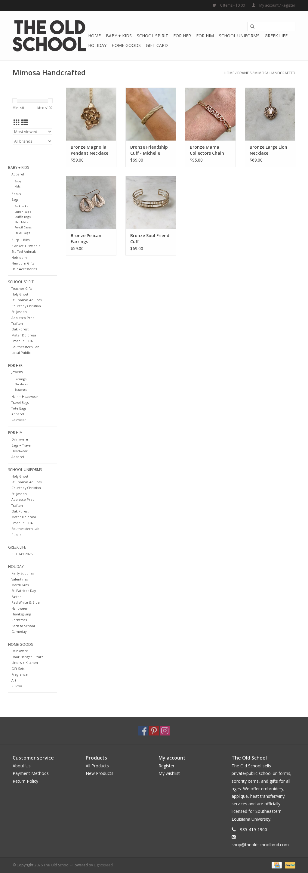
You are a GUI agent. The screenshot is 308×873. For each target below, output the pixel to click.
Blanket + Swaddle (26, 245)
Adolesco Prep (23, 317)
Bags (14, 199)
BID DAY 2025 (21, 554)
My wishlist (169, 773)
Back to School (23, 626)
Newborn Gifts (22, 263)
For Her (182, 36)
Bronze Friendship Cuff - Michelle (149, 150)
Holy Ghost (19, 294)
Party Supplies (22, 573)
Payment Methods (31, 773)
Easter (16, 596)
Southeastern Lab (25, 347)
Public (16, 534)
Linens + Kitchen (24, 662)
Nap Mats (21, 222)
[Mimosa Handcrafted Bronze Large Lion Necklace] (270, 114)
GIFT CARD (157, 45)
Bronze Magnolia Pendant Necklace (89, 150)
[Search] (252, 27)
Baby (17, 181)
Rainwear (18, 420)
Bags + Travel (21, 445)
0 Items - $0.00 (232, 5)
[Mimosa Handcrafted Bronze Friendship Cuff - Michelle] (150, 114)
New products (99, 773)
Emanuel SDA (22, 341)
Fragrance (19, 674)
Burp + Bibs (20, 239)
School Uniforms (239, 36)
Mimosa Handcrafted (274, 73)
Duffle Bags (22, 217)
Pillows (16, 686)
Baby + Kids (119, 36)
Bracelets (20, 390)
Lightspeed (103, 865)
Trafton (17, 323)
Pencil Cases (23, 227)
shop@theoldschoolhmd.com (260, 844)
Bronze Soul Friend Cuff (149, 238)
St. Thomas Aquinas (26, 300)
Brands (244, 73)
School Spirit (152, 36)
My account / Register (276, 5)
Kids (17, 186)
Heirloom (19, 257)
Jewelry (17, 372)
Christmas (19, 620)
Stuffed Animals (23, 251)
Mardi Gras (20, 585)
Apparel (17, 174)
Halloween (19, 608)
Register (166, 766)
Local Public (21, 352)
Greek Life (276, 36)
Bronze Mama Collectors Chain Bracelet (207, 150)
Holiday (97, 45)
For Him (205, 36)
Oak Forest (20, 329)
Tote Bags (18, 408)
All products (97, 766)
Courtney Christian (26, 306)
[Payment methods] (276, 865)
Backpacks (21, 206)
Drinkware (19, 439)
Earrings (20, 379)
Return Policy (25, 781)
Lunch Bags (22, 212)
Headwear (19, 451)
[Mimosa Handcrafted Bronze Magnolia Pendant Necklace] (91, 114)
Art (13, 680)
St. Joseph (19, 311)
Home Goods (126, 45)
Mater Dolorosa (23, 335)
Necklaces (21, 384)
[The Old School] (49, 35)
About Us (22, 766)
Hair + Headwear (24, 396)
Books (16, 193)
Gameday (18, 631)
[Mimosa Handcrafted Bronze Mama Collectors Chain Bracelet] (210, 114)
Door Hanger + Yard (27, 657)
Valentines (19, 579)
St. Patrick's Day (23, 590)
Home (94, 36)
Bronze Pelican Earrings (86, 238)
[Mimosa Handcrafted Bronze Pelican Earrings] (91, 202)
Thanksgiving (21, 614)
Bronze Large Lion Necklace (268, 150)
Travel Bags (22, 233)
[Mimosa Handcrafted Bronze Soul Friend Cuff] (150, 202)
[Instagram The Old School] (165, 730)
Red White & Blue (25, 602)
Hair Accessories (24, 269)
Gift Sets (17, 668)
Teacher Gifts (21, 288)
